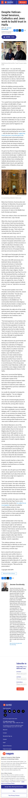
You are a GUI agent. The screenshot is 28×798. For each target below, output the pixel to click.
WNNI (22, 722)
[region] (14, 774)
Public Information (7, 749)
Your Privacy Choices (14, 795)
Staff (4, 742)
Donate (23, 2)
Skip (14, 791)
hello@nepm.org (9, 726)
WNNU (14, 722)
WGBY (4, 722)
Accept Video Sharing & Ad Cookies (14, 786)
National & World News (9, 573)
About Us (5, 729)
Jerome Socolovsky (6, 28)
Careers (5, 739)
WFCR (7, 722)
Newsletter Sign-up (7, 736)
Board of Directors (7, 745)
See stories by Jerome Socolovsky (16, 643)
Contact (5, 733)
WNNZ (10, 722)
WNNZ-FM (18, 722)
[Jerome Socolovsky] (4, 586)
